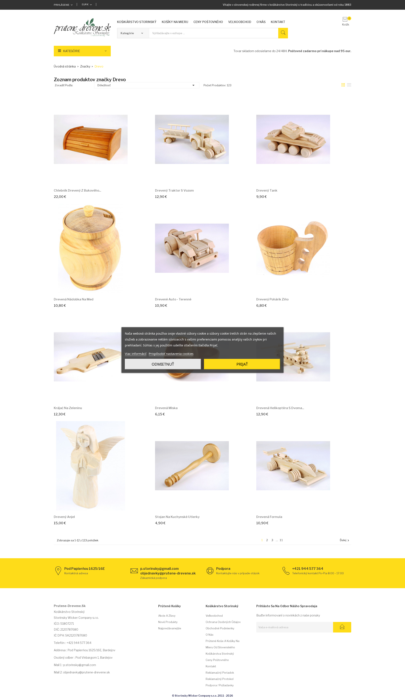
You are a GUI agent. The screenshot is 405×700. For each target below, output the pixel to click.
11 (281, 540)
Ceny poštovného (217, 660)
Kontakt (211, 666)
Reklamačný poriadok (220, 672)
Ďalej (345, 540)
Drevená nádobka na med (73, 299)
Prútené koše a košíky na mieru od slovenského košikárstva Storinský (222, 647)
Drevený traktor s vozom (174, 190)
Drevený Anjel (64, 516)
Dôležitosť (146, 85)
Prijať (242, 364)
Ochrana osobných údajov (223, 622)
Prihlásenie (61, 4)
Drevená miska (166, 408)
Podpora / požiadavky (220, 685)
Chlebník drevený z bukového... (77, 190)
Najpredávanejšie (169, 628)
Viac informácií (135, 353)
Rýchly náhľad (95, 179)
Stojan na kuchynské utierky (177, 516)
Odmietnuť (163, 364)
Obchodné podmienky (220, 628)
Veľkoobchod (214, 615)
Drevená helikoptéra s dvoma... (280, 408)
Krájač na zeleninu (68, 408)
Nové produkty (168, 622)
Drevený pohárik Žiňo (272, 299)
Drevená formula (269, 516)
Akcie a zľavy (167, 615)
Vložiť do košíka (86, 179)
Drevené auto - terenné (173, 299)
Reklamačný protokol (220, 679)
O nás (209, 634)
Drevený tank (266, 190)
